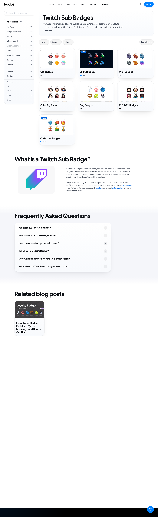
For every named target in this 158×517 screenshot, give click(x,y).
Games (54, 42)
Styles (43, 42)
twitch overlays (117, 188)
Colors (66, 42)
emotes (99, 188)
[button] (149, 4)
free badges (127, 185)
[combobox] (21, 13)
